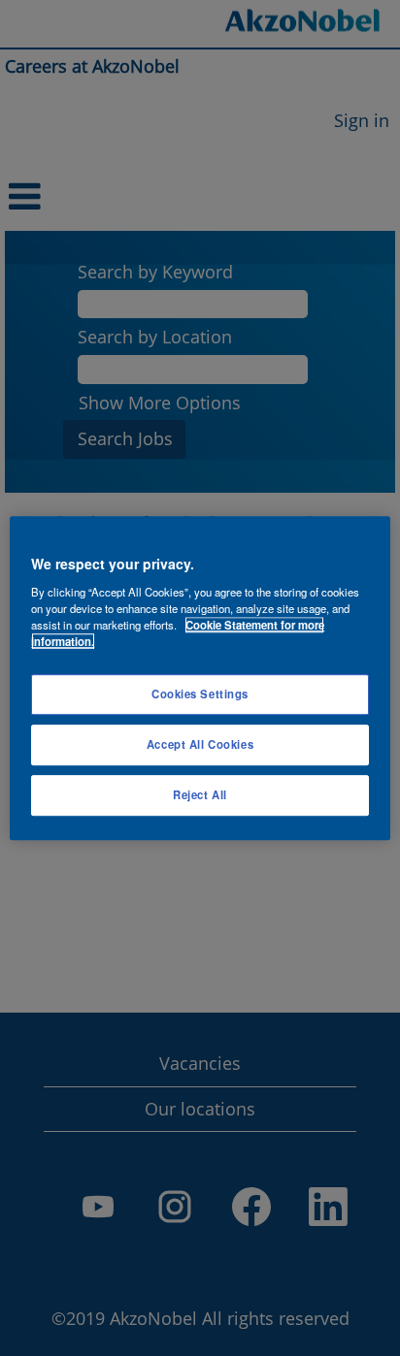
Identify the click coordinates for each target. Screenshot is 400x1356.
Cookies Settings (200, 693)
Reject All (200, 794)
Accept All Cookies (200, 744)
